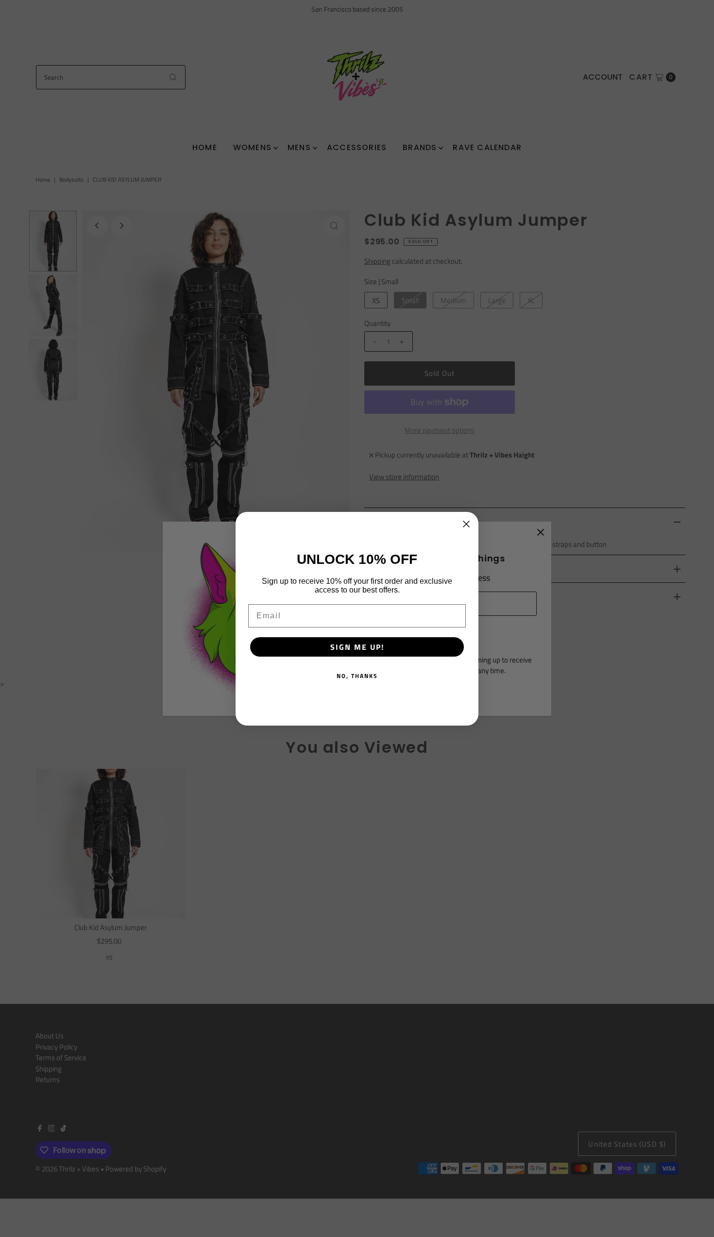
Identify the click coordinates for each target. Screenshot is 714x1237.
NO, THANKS (357, 675)
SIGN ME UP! (357, 647)
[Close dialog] (466, 524)
